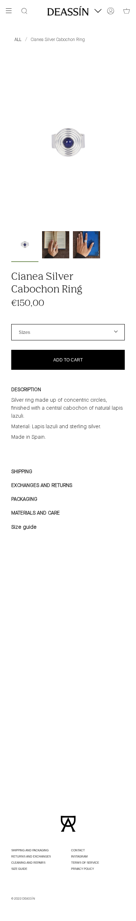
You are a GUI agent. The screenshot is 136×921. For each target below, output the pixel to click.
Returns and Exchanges (31, 856)
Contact (78, 850)
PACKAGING (24, 499)
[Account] (110, 11)
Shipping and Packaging (30, 850)
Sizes (24, 332)
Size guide (24, 527)
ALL (18, 39)
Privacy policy (82, 869)
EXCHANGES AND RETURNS (42, 485)
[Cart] (126, 11)
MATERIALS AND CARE (35, 513)
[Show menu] (11, 10)
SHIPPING (21, 472)
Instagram (79, 856)
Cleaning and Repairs (28, 862)
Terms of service (85, 862)
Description (26, 390)
